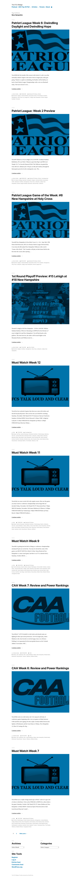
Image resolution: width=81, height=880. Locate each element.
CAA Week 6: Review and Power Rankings (40, 668)
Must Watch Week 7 (25, 751)
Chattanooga (41, 434)
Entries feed (16, 862)
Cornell (24, 820)
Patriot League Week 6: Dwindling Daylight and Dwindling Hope (35, 24)
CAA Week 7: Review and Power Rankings (40, 585)
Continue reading (16, 89)
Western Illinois (46, 571)
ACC (14, 180)
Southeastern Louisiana (17, 825)
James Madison (19, 525)
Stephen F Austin (33, 825)
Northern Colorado (19, 439)
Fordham (45, 95)
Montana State (15, 437)
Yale (37, 440)
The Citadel (28, 440)
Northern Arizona (25, 527)
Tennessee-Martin (21, 440)
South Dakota (40, 527)
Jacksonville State (20, 435)
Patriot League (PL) (37, 264)
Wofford (33, 529)
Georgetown (14, 97)
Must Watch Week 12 (26, 362)
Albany (14, 434)
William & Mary (34, 656)
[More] (51, 7)
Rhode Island (47, 654)
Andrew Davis (16, 653)
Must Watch (21, 437)
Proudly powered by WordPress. (26, 875)
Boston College (18, 180)
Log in (14, 860)
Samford (17, 571)
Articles (34, 7)
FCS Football (40, 95)
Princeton (18, 99)
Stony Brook (14, 440)
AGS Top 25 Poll (23, 7)
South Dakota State (44, 439)
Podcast (14, 7)
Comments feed (17, 864)
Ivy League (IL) (26, 97)
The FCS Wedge (17, 5)
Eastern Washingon (32, 567)
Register (15, 857)
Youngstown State (16, 573)
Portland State (17, 823)
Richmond (30, 183)
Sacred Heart (36, 183)
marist (31, 525)
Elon (25, 654)
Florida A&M (39, 567)
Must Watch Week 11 (26, 452)
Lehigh (31, 97)
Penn (30, 527)
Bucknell (15, 95)
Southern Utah (18, 529)
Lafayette (37, 181)
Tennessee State (41, 825)
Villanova (41, 183)
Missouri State (18, 821)
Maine (41, 435)
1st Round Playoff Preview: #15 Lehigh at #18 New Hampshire (39, 278)
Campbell (29, 180)
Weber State (40, 571)
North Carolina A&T (36, 437)
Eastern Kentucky (31, 820)
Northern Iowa (27, 439)
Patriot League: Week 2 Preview (33, 111)
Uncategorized (45, 178)
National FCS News (33, 94)
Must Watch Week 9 (25, 541)
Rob (14, 432)
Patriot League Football (22, 183)
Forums (42, 7)
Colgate (19, 95)
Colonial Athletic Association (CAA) (29, 95)
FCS (38, 262)
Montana (45, 435)
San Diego (22, 571)
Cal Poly (18, 434)
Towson (24, 656)
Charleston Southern (33, 434)
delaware (17, 181)
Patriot (39, 94)
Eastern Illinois (24, 567)
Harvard (13, 435)
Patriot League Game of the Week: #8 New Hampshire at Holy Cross (37, 197)
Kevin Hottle (15, 94)
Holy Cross (20, 97)
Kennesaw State (27, 435)
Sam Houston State (35, 439)
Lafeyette (34, 435)
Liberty (24, 525)
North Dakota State (28, 570)
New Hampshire (37, 97)
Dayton (42, 524)
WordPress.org (17, 867)
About (48, 7)
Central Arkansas (24, 434)
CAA (30, 347)
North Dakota (17, 527)
